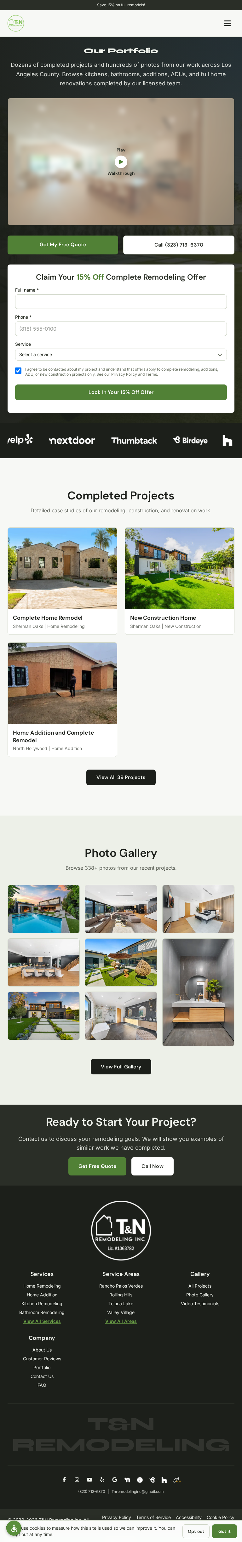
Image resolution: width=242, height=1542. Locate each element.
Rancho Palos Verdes (121, 1286)
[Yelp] (102, 1480)
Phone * (23, 317)
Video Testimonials (200, 1303)
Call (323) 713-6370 (178, 245)
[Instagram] (77, 1480)
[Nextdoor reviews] (61, 440)
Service (23, 344)
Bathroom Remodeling (42, 1312)
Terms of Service (153, 1517)
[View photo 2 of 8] (44, 962)
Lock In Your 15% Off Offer (121, 392)
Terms (151, 374)
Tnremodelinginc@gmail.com (138, 1491)
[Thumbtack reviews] (123, 440)
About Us (42, 1349)
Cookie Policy (220, 1517)
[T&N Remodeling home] (16, 23)
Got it (224, 1531)
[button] (13, 1528)
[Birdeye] (152, 1480)
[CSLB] (177, 1480)
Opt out (196, 1531)
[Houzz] (164, 1480)
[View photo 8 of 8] (198, 992)
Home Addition (42, 1294)
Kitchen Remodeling (41, 1303)
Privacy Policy (124, 374)
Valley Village (121, 1312)
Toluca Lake (120, 1303)
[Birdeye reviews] (179, 440)
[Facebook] (64, 1480)
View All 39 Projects (120, 777)
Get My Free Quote (63, 244)
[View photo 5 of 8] (121, 962)
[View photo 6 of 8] (121, 1016)
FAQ (41, 1385)
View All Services (42, 1321)
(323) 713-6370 (91, 1491)
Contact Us (42, 1376)
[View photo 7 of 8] (198, 909)
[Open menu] (227, 23)
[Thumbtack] (140, 1480)
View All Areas (121, 1321)
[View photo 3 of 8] (44, 1016)
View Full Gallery (121, 1066)
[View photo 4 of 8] (121, 909)
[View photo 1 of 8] (44, 909)
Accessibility (189, 1517)
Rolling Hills (120, 1294)
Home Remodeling (42, 1286)
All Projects (199, 1286)
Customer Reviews (42, 1358)
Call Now (152, 1166)
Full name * (27, 290)
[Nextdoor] (127, 1480)
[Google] (115, 1480)
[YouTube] (89, 1480)
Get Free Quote (97, 1166)
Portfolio (41, 1367)
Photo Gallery (200, 1294)
